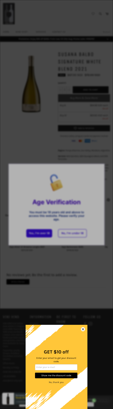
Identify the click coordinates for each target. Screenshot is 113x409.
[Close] (83, 329)
